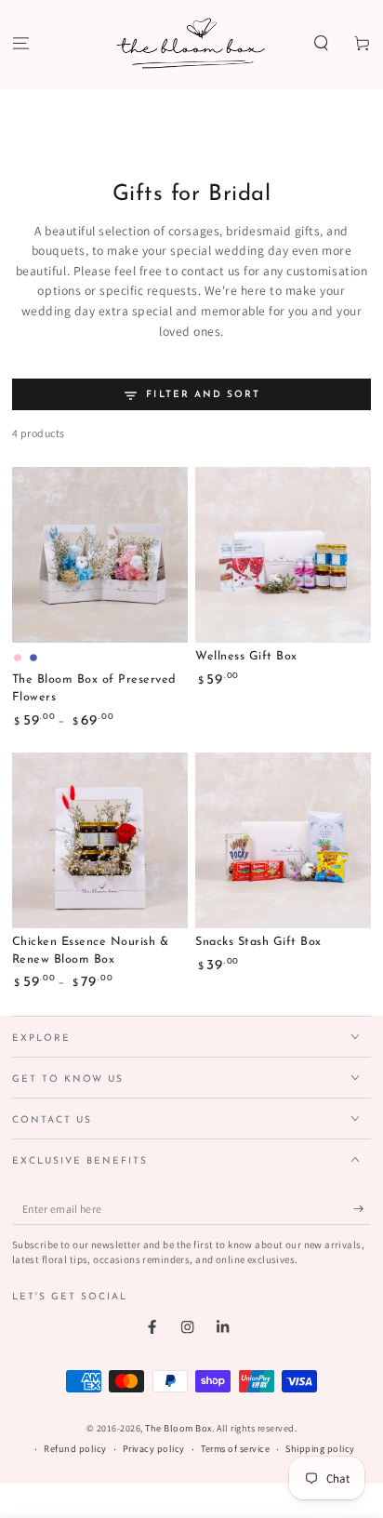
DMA (213, 1506)
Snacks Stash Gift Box (258, 942)
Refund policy (75, 1449)
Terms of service (235, 1449)
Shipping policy (320, 1449)
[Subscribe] (362, 1209)
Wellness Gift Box (246, 656)
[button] (321, 43)
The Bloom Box (178, 1428)
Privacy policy (154, 1449)
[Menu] (20, 43)
